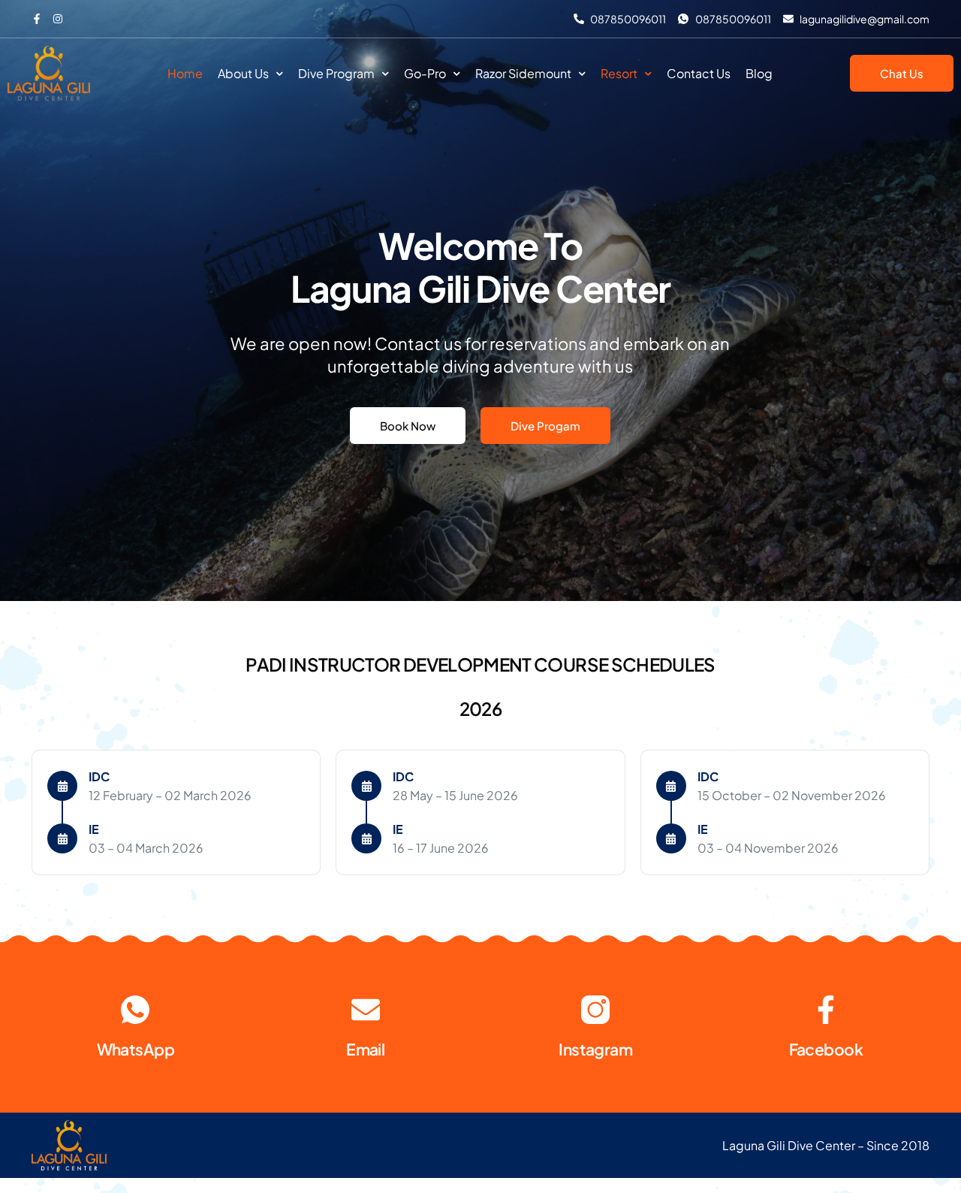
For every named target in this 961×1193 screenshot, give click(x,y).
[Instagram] (595, 1009)
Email (365, 1049)
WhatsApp (135, 1049)
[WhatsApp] (135, 1009)
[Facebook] (826, 1009)
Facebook (826, 1049)
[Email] (365, 1009)
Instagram (595, 1049)
